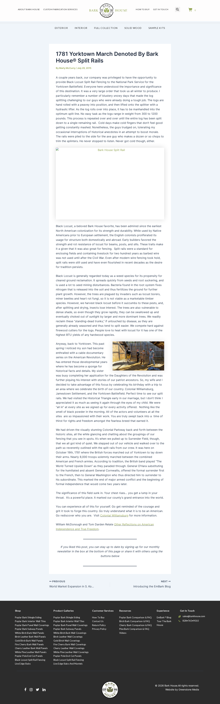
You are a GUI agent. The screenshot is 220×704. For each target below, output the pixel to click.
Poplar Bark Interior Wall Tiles (30, 621)
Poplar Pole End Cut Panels (29, 656)
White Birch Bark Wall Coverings (69, 633)
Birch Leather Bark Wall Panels (30, 636)
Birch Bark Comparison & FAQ (134, 621)
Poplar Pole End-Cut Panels (67, 656)
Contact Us (97, 621)
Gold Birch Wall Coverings (66, 640)
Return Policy (99, 625)
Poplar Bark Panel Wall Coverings (32, 625)
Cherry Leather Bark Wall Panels (31, 648)
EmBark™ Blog (164, 617)
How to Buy (98, 617)
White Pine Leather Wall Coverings (71, 652)
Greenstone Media (189, 689)
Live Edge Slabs (23, 663)
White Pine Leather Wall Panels (30, 652)
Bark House (170, 685)
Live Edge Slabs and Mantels (68, 663)
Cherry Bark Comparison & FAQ (135, 625)
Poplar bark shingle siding (66, 617)
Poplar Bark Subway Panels (29, 629)
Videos (122, 633)
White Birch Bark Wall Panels (29, 633)
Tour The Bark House (164, 623)
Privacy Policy (99, 629)
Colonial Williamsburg (114, 515)
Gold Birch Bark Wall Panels (29, 640)
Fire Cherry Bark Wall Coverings (69, 644)
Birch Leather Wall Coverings (68, 636)
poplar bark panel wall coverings (70, 625)
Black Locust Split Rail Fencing (30, 659)
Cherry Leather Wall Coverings (69, 648)
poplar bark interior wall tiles (68, 621)
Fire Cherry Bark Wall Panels (29, 644)
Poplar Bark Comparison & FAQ (135, 617)
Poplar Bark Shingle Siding (28, 617)
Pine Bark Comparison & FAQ (134, 629)
